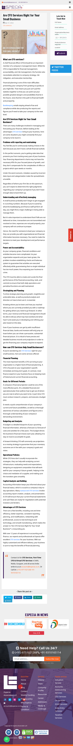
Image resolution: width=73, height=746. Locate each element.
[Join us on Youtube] (24, 699)
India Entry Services (60, 709)
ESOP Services (61, 704)
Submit (61, 53)
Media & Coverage (42, 707)
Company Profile (42, 689)
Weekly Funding (28, 695)
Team (40, 683)
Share (9, 597)
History (41, 680)
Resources (42, 694)
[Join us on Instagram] (14, 699)
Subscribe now (52, 659)
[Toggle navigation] (70, 2)
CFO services (17, 132)
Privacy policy (27, 699)
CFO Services (26, 351)
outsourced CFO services (29, 491)
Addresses (42, 702)
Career (41, 698)
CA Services (60, 700)
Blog (23, 687)
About (23, 683)
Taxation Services (58, 716)
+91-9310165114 (22, 2)
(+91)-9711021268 (24, 570)
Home (23, 680)
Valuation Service (59, 681)
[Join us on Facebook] (5, 699)
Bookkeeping (8, 105)
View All (36, 633)
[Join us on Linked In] (19, 699)
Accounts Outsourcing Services (60, 689)
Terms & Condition (25, 708)
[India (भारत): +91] (57, 37)
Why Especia (26, 702)
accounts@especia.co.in (10, 2)
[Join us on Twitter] (9, 699)
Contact (24, 691)
